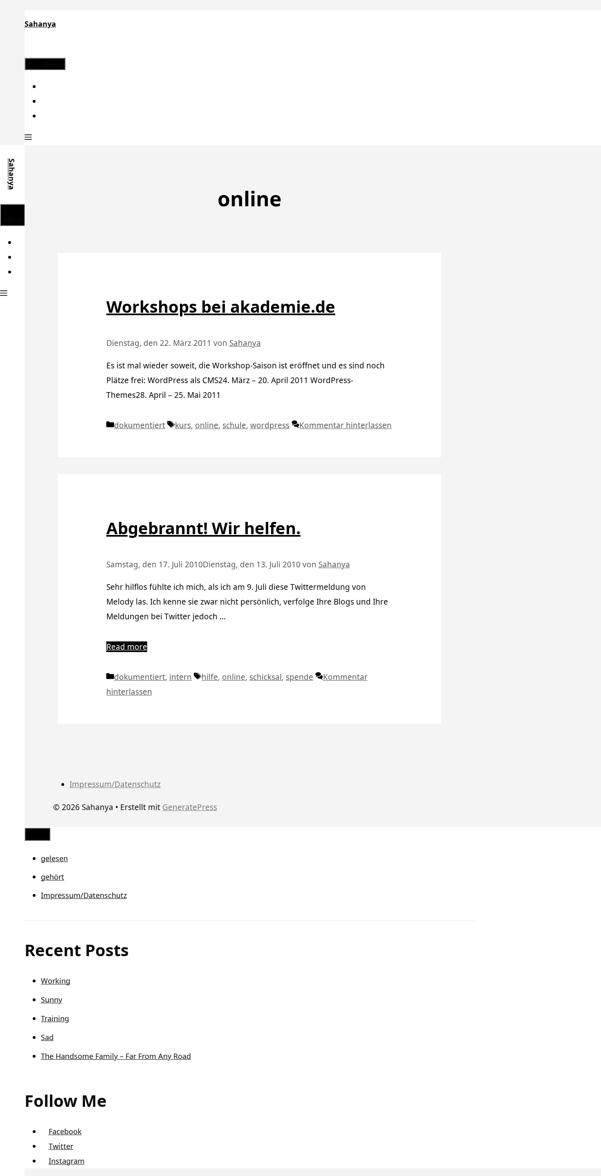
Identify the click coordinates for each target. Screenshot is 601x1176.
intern (180, 677)
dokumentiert (139, 425)
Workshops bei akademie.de (220, 306)
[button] (28, 138)
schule (234, 425)
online (206, 425)
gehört (52, 877)
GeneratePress (189, 807)
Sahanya (40, 24)
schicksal (265, 677)
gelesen (54, 858)
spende (299, 677)
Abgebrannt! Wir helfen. (203, 528)
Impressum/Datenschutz (115, 784)
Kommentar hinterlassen (345, 425)
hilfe (210, 677)
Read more (126, 646)
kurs (183, 425)
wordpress (269, 425)
